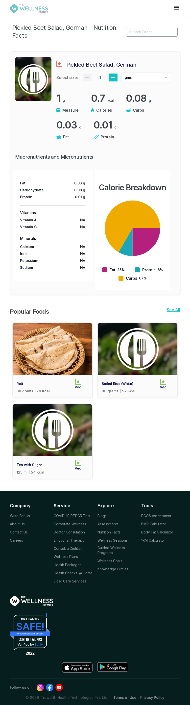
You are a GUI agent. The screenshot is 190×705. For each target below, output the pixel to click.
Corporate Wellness (70, 524)
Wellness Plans (66, 556)
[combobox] (146, 77)
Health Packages (67, 565)
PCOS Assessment (156, 516)
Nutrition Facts (108, 532)
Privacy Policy (152, 697)
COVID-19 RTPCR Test (72, 516)
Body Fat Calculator (157, 532)
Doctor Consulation (69, 532)
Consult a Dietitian (68, 548)
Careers (16, 540)
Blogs (102, 516)
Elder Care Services (70, 581)
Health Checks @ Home (73, 573)
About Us (17, 524)
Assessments (108, 524)
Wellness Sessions (112, 540)
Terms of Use (124, 697)
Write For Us (20, 516)
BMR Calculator (153, 524)
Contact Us (19, 532)
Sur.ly (39, 644)
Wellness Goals (109, 561)
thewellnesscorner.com (30, 633)
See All (173, 309)
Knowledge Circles (112, 569)
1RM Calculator (153, 540)
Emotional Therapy (69, 540)
